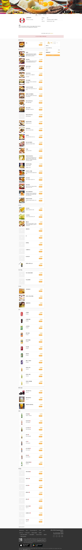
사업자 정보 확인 (25, 549)
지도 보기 (52, 33)
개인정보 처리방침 (34, 532)
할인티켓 (45, 534)
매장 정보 (40, 14)
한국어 (43, 540)
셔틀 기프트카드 (21, 530)
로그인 (70, 0)
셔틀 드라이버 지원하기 (23, 534)
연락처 (44, 530)
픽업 (57, 42)
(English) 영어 (39, 540)
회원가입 (66, 0)
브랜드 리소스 (21, 532)
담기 (40, 54)
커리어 (40, 530)
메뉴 (36, 14)
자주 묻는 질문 (27, 532)
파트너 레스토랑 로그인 (33, 530)
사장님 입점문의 (31, 534)
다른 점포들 (44, 14)
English (72, 0)
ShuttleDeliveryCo (59, 530)
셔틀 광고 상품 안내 (23, 536)
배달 (51, 42)
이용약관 (40, 532)
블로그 (27, 530)
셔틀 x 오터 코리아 (39, 534)
